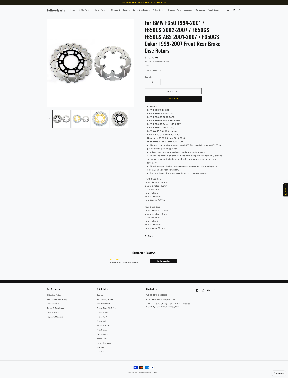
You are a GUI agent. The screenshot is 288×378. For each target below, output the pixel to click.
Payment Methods (55, 317)
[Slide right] (131, 118)
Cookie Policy (53, 312)
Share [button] (150, 236)
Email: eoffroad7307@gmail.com (160, 299)
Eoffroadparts (140, 372)
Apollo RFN (102, 339)
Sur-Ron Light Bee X (106, 299)
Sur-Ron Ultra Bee (105, 304)
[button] (85, 10)
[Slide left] (49, 118)
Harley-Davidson (104, 343)
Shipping (148, 61)
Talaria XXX (102, 321)
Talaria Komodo (103, 312)
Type (147, 66)
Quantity (148, 77)
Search (100, 295)
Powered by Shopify (152, 372)
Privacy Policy (53, 304)
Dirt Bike (100, 347)
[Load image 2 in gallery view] (81, 119)
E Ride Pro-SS (103, 325)
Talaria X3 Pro (103, 317)
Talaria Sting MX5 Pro (106, 308)
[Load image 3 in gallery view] (100, 119)
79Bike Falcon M (104, 334)
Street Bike (102, 352)
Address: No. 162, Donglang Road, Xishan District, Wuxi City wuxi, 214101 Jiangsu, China (168, 305)
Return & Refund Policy (57, 299)
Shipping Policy (54, 295)
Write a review (163, 261)
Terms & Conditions (55, 308)
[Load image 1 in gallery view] (62, 119)
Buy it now (173, 99)
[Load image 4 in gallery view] (119, 119)
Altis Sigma (102, 330)
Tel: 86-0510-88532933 (156, 295)
